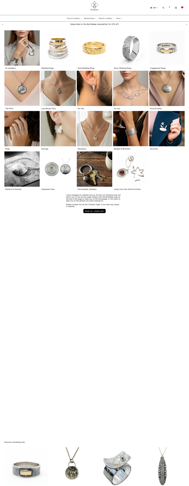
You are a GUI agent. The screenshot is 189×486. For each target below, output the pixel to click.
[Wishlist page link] (182, 7)
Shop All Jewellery (94, 211)
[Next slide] (186, 24)
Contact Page (94, 204)
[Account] (169, 6)
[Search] (163, 7)
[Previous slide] (2, 24)
